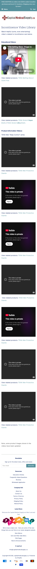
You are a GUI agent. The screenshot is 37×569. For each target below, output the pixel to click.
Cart (34, 9)
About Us (18, 491)
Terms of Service (18, 496)
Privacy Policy (18, 498)
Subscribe (31, 465)
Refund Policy (18, 503)
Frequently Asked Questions (18, 477)
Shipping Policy (18, 501)
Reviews (18, 480)
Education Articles (18, 475)
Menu (6, 9)
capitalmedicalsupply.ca (21, 555)
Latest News (18, 509)
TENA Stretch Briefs (16, 123)
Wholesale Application (18, 482)
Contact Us (18, 493)
